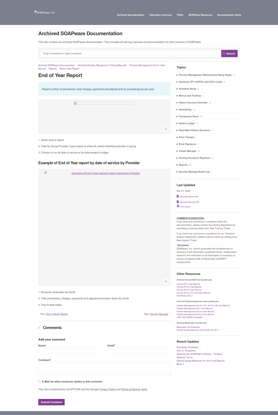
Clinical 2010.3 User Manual (189, 286)
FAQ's (180, 14)
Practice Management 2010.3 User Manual (195, 311)
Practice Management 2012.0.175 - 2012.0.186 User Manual (203, 305)
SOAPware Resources (200, 14)
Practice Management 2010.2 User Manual (195, 314)
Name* (42, 345)
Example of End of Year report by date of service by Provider (89, 162)
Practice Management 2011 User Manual (195, 308)
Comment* (44, 360)
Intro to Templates (186, 350)
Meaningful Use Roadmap (188, 327)
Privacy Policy (107, 389)
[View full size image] (104, 116)
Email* (111, 345)
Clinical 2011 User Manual (188, 283)
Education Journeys (161, 14)
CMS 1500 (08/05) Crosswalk (189, 317)
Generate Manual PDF (189, 202)
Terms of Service (130, 389)
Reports (53, 68)
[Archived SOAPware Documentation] (44, 12)
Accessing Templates (187, 347)
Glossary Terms (185, 357)
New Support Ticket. (187, 240)
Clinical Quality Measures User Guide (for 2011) (198, 329)
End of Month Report (57, 314)
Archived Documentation (130, 14)
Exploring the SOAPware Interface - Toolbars (199, 353)
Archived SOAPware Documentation (56, 65)
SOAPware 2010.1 (185, 295)
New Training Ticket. (220, 228)
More (179, 364)
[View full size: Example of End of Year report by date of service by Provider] (104, 227)
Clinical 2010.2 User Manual (189, 289)
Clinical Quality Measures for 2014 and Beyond (200, 360)
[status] (104, 89)
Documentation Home (229, 14)
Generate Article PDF (189, 196)
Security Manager (159, 314)
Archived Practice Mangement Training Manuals (102, 65)
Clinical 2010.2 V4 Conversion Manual (193, 292)
